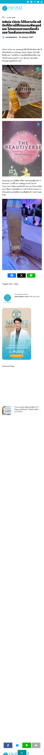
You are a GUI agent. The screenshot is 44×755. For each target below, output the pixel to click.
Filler (16, 284)
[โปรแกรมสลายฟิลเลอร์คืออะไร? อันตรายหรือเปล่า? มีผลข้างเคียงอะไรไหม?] (6, 410)
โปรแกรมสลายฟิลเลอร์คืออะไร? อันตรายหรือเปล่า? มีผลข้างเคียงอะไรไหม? (27, 409)
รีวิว (3, 17)
